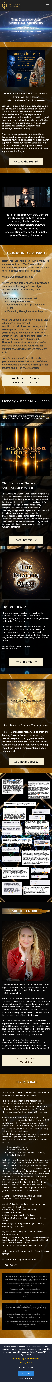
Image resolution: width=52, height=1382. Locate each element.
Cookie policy (19, 1358)
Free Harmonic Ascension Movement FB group (26, 380)
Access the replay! (26, 161)
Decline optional (26, 1367)
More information (26, 539)
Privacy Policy (26, 1362)
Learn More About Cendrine (26, 1060)
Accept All (26, 1374)
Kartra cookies (33, 1358)
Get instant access (26, 761)
